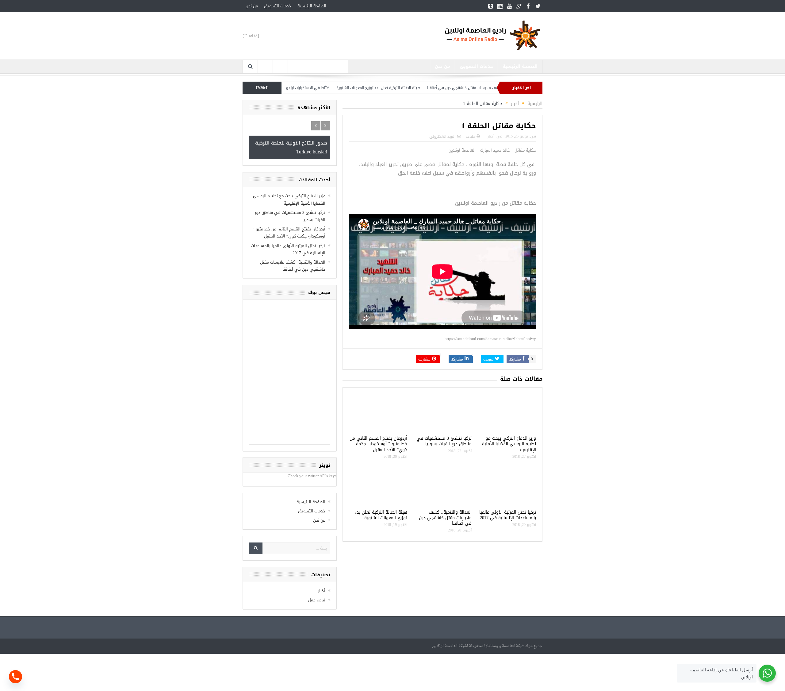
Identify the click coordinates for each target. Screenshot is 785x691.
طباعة (470, 136)
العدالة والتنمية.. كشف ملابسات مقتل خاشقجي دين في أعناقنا (445, 517)
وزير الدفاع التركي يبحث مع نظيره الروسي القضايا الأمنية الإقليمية (509, 444)
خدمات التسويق (277, 6)
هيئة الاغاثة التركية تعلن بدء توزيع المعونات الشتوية (402, 87)
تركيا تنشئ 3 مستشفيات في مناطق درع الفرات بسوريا (444, 441)
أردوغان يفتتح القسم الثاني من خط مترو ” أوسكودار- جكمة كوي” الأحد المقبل (378, 444)
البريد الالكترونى (442, 136)
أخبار (491, 136)
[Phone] (15, 676)
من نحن (252, 6)
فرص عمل (316, 600)
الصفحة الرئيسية (311, 6)
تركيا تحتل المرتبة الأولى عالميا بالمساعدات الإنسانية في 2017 (507, 515)
